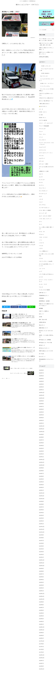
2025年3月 (41, 417)
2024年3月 (41, 451)
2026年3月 (41, 384)
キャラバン (41, 185)
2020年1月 (41, 590)
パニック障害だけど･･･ (44, 251)
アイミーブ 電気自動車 (44, 125)
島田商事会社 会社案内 (44, 301)
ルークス (41, 277)
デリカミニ (41, 234)
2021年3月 (41, 551)
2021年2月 (41, 554)
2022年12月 (41, 493)
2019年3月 (41, 618)
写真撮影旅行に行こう (44, 295)
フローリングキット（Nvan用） (46, 261)
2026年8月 (41, 370)
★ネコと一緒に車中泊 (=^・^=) (46, 100)
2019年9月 (41, 601)
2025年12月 (41, 392)
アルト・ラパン (42, 134)
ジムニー (41, 202)
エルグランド (42, 158)
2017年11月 (41, 641)
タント (40, 224)
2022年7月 (41, 507)
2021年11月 (41, 529)
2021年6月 (41, 543)
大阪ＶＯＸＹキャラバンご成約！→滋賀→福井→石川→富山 (46, 44)
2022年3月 (41, 518)
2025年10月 (41, 398)
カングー (41, 176)
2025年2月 (41, 420)
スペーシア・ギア (43, 213)
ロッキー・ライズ (43, 284)
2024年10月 (41, 431)
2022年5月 (41, 512)
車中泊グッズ (42, 345)
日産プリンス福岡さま (44, 311)
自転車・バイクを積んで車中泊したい (46, 336)
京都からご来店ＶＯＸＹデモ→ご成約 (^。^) (46, 48)
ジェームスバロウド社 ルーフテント (46, 79)
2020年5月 (41, 579)
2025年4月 (41, 414)
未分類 (40, 316)
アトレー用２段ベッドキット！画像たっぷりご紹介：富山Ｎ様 (46, 39)
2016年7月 (41, 660)
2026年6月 (41, 375)
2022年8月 (41, 504)
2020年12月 (41, 560)
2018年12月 (41, 627)
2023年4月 (41, 481)
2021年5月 (41, 546)
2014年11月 (41, 669)
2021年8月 (41, 537)
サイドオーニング (43, 193)
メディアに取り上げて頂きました (46, 274)
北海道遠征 (41, 298)
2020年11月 (41, 562)
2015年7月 (41, 663)
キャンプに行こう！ (43, 190)
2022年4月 (41, 515)
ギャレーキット (42, 188)
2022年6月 (41, 509)
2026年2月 (41, 386)
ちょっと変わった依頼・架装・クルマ (46, 228)
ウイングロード (42, 139)
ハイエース (41, 242)
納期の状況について (43, 327)
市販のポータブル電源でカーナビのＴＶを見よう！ (46, 304)
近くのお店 (41, 353)
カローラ (41, 174)
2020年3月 (41, 585)
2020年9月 (41, 568)
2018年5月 (41, 632)
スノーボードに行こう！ (44, 207)
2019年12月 (41, 593)
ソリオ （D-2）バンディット (45, 218)
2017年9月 (41, 643)
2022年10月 (41, 498)
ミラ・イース (42, 268)
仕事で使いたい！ (43, 292)
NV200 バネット (42, 117)
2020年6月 (41, 576)
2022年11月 (41, 495)
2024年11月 (41, 428)
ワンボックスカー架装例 (44, 289)
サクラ (40, 196)
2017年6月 (41, 649)
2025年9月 (41, 400)
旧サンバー (41, 313)
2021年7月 (41, 540)
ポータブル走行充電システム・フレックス (46, 265)
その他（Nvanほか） (44, 73)
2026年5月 (41, 378)
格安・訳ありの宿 (43, 319)
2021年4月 (41, 548)
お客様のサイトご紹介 (44, 171)
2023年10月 (41, 465)
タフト (40, 221)
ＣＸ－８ (41, 109)
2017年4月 (41, 652)
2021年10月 (41, 532)
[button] (53, 30)
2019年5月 (41, 613)
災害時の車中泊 (42, 322)
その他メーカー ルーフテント (46, 83)
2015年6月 (41, 666)
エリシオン (41, 155)
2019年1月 (41, 624)
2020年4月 (41, 582)
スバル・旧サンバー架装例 (45, 210)
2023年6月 (41, 476)
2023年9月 (41, 467)
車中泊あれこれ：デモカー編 (45, 342)
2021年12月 (41, 526)
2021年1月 (41, 557)
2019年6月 (41, 610)
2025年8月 (41, 403)
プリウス (41, 258)
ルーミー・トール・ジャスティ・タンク (46, 280)
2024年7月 (41, 440)
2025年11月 (41, 395)
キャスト (41, 182)
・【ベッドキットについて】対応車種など (46, 89)
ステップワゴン (42, 204)
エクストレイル (42, 150)
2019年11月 (41, 596)
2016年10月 (41, 657)
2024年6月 (41, 442)
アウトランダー (42, 128)
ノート (40, 240)
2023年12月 (41, 459)
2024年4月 (41, 448)
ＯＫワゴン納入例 (43, 120)
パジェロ (41, 245)
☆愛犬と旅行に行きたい (44, 103)
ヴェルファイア (42, 147)
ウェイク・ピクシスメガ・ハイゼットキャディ (46, 143)
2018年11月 (41, 629)
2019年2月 (41, 621)
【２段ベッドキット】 (45, 66)
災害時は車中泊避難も (44, 56)
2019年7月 (41, 607)
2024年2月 (41, 453)
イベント (4, 301)
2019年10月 (41, 599)
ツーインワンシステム (44, 86)
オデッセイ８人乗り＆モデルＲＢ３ (46, 167)
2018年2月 (41, 638)
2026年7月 (41, 373)
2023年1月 (41, 490)
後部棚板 (41, 308)
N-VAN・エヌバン (43, 112)
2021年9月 (41, 534)
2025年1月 (41, 423)
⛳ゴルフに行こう (43, 106)
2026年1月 (41, 389)
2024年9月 (41, 434)
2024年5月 (41, 445)
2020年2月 (41, 587)
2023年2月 (41, 487)
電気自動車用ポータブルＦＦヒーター (46, 360)
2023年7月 (41, 473)
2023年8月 (41, 470)
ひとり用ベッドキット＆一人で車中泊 (46, 254)
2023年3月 (41, 484)
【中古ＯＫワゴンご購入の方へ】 (46, 98)
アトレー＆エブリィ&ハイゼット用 (46, 69)
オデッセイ (41, 161)
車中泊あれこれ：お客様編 (45, 339)
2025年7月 (41, 406)
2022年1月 (41, 523)
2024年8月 (41, 437)
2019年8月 (41, 604)
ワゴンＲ (41, 287)
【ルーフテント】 (43, 76)
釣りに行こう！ (42, 356)
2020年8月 (41, 571)
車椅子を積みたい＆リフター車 (46, 350)
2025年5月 (41, 412)
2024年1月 (41, 456)
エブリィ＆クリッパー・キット (46, 152)
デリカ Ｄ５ (42, 231)
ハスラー (41, 248)
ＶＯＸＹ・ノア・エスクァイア (46, 123)
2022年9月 (41, 501)
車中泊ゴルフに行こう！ (44, 348)
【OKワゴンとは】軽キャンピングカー (46, 94)
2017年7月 (41, 646)
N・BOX (41, 114)
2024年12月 (41, 426)
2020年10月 (41, 565)
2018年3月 (41, 635)
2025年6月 (41, 409)
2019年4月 (41, 615)
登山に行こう (42, 325)
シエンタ (41, 199)
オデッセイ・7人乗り (43, 164)
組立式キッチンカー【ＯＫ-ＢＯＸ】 (46, 331)
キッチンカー (42, 179)
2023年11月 (41, 462)
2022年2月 (41, 521)
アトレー (41, 131)
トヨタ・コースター (43, 237)
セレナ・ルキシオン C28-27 (45, 215)
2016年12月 (41, 655)
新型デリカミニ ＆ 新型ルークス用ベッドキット (46, 53)
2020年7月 (41, 574)
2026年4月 (41, 381)
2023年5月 (41, 479)
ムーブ (40, 271)
